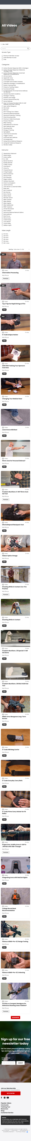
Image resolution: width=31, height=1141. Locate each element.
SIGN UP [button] (20, 1063)
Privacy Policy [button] (15, 1130)
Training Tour (5, 1107)
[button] (28, 48)
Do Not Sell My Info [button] (24, 1130)
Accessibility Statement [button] (8, 1131)
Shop (2, 1111)
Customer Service (7, 1113)
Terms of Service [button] (5, 1130)
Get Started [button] (11, 1093)
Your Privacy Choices (20, 1131)
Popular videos (6, 1103)
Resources (4, 1109)
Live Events (5, 1105)
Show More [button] (15, 1017)
